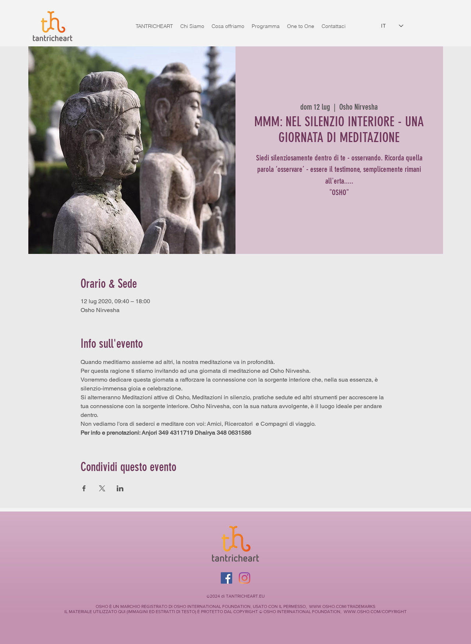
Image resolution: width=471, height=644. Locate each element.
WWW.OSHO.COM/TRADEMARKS (342, 606)
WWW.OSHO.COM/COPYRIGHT (375, 611)
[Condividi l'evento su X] (102, 488)
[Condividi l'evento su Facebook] (84, 488)
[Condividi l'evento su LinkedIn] (120, 488)
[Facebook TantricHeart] (226, 578)
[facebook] (244, 578)
